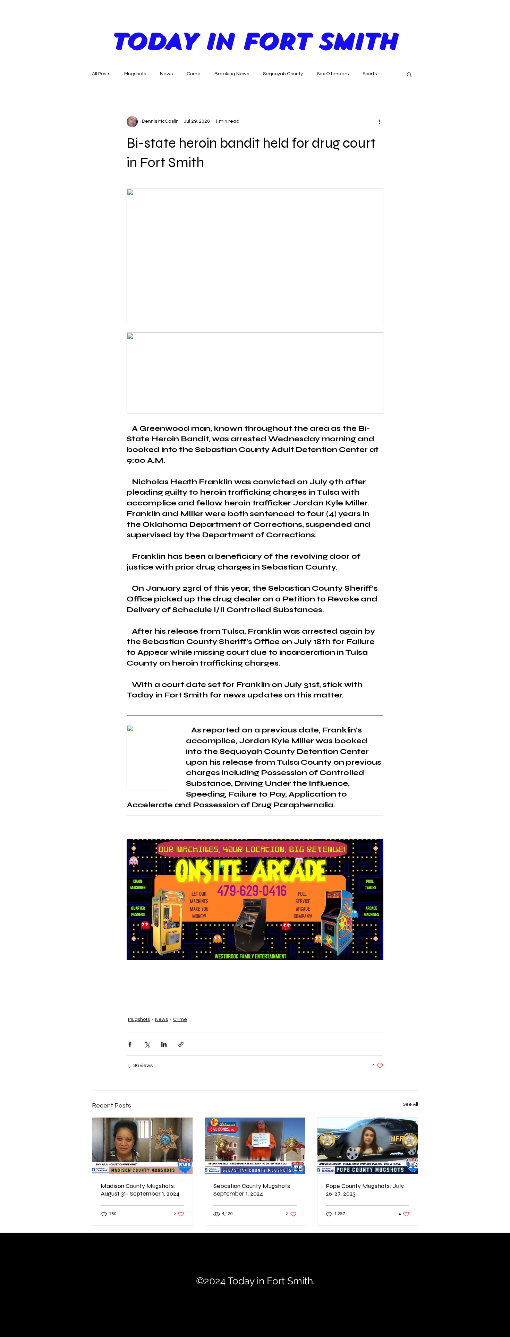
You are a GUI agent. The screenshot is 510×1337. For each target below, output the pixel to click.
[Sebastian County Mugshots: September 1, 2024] (255, 1146)
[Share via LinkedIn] (164, 1044)
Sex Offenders (333, 73)
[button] (409, 74)
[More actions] (379, 122)
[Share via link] (181, 1044)
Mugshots (135, 73)
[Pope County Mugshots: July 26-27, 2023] (367, 1146)
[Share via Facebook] (130, 1044)
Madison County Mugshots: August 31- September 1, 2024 (140, 1189)
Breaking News (231, 73)
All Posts (101, 73)
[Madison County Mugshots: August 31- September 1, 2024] (142, 1146)
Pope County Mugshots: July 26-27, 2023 (365, 1189)
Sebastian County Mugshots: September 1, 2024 (252, 1189)
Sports (370, 73)
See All (410, 1104)
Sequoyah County (283, 73)
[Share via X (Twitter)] (147, 1044)
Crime (194, 73)
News (166, 73)
